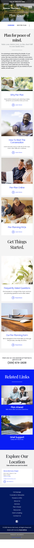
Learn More (18, 105)
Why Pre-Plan (17, 94)
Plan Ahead (17, 407)
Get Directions (10, 481)
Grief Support (17, 437)
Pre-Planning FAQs (17, 227)
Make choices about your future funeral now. (17, 409)
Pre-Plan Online (17, 187)
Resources (17, 510)
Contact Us (17, 516)
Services (17, 504)
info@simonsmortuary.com (9, 478)
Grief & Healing (17, 513)
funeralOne (23, 530)
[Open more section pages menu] (29, 25)
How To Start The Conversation (17, 141)
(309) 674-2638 (19, 2)
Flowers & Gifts (17, 498)
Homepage (17, 492)
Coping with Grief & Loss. (17, 439)
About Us (17, 501)
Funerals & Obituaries (17, 495)
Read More (18, 297)
